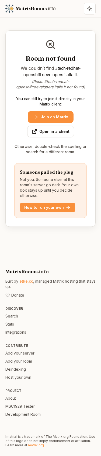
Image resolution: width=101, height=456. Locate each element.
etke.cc (26, 281)
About (10, 398)
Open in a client (54, 131)
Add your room (18, 361)
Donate (17, 295)
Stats (9, 324)
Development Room (23, 414)
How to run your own (44, 207)
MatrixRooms (27, 271)
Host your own (18, 377)
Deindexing (15, 369)
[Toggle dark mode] (90, 8)
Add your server (19, 353)
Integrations (15, 332)
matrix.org (36, 445)
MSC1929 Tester (20, 406)
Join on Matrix (54, 117)
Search (11, 316)
